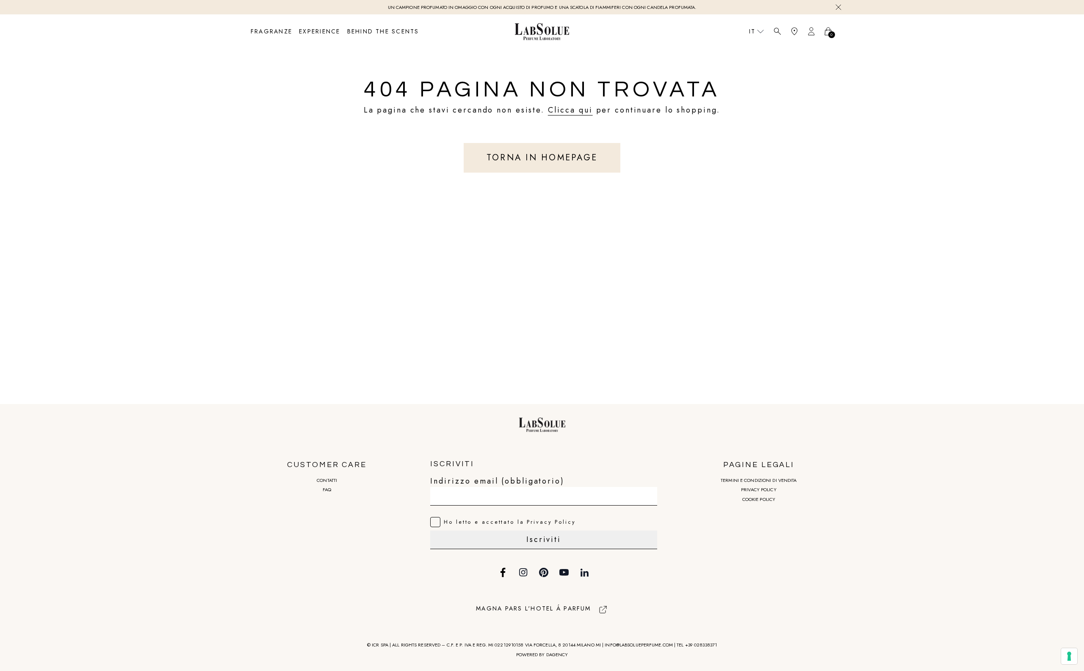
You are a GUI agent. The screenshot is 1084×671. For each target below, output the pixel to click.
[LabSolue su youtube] (564, 572)
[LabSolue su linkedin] (584, 572)
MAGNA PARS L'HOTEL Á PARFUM (533, 609)
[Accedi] (811, 31)
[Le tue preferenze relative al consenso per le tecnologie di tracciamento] (1069, 656)
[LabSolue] (542, 31)
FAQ (327, 489)
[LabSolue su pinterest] (544, 572)
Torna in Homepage (542, 157)
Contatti (327, 480)
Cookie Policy (758, 499)
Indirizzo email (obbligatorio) (497, 481)
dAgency (557, 654)
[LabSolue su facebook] (503, 572)
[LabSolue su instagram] (523, 572)
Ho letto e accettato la (509, 522)
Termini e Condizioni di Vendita (758, 480)
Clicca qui (570, 110)
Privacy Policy (759, 489)
